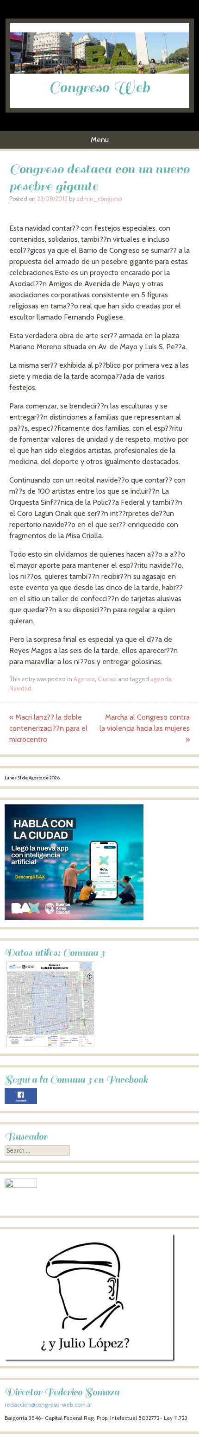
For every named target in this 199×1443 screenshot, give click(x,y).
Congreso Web (99, 87)
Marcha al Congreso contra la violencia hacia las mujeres (145, 728)
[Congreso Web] (99, 71)
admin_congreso (99, 198)
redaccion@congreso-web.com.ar (48, 1404)
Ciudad (107, 679)
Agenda (84, 679)
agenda (160, 679)
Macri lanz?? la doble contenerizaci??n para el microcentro (48, 728)
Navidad (20, 688)
